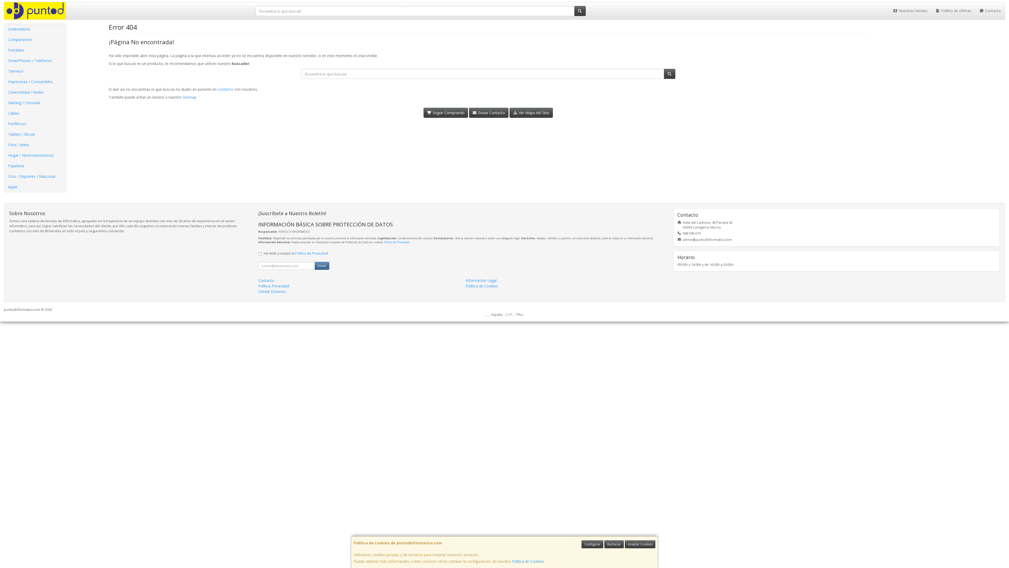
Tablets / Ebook (21, 134)
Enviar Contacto (491, 112)
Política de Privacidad (396, 242)
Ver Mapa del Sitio (533, 112)
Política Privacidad (273, 285)
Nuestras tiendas (913, 10)
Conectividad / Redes (26, 92)
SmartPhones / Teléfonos (30, 60)
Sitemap (190, 97)
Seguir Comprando (448, 112)
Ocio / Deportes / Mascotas (32, 176)
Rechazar (614, 544)
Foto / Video (18, 144)
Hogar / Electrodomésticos (31, 155)
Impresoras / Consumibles (30, 81)
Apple (13, 186)
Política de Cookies (528, 561)
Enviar (321, 265)
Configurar (592, 544)
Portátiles (16, 50)
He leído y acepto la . (296, 253)
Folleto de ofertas (955, 10)
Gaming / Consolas (24, 102)
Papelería (16, 165)
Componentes (20, 39)
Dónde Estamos (272, 291)
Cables (13, 113)
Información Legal (481, 280)
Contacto (992, 10)
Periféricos (17, 123)
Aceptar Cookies (640, 544)
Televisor (16, 71)
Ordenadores (19, 29)
